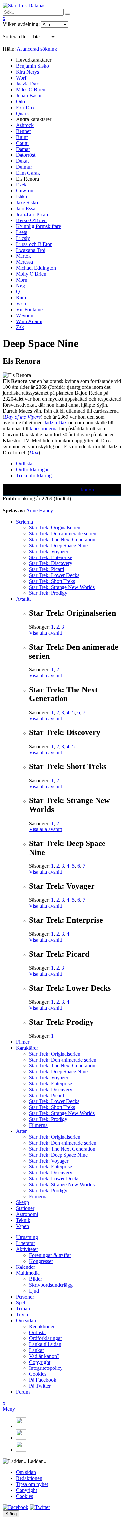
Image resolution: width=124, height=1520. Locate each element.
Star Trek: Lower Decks (54, 575)
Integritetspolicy (45, 1368)
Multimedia (28, 1273)
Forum (23, 1392)
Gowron (24, 190)
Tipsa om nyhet (32, 1484)
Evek (21, 184)
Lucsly (23, 238)
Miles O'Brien (30, 89)
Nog (20, 285)
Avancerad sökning (37, 48)
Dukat (22, 161)
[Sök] (67, 14)
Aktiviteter (27, 1249)
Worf (21, 78)
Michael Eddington (36, 268)
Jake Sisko (27, 202)
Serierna (24, 521)
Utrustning (27, 1237)
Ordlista (24, 463)
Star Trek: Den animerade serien (62, 533)
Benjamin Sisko (32, 66)
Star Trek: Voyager (48, 551)
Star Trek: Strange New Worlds (62, 587)
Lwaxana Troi (30, 250)
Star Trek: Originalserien (54, 527)
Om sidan (26, 1320)
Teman (23, 1308)
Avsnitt (23, 599)
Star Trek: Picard (46, 569)
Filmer (22, 1042)
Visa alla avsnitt (45, 633)
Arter (21, 1131)
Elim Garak (28, 173)
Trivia (22, 1314)
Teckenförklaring (34, 475)
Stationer (25, 1208)
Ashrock (25, 125)
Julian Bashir (29, 95)
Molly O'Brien (31, 274)
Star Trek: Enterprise (50, 557)
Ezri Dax (25, 107)
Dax (33, 452)
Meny (9, 1409)
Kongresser (41, 1261)
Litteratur (25, 1243)
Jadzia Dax (27, 83)
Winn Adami (29, 321)
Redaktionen (42, 1326)
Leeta (21, 232)
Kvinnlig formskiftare (38, 226)
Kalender (25, 1267)
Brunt (22, 137)
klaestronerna (44, 428)
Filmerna (38, 1125)
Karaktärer (27, 1048)
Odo (20, 101)
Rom (21, 297)
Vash (21, 303)
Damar (23, 149)
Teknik (23, 1220)
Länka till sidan (45, 1344)
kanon (87, 489)
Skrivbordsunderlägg (51, 1285)
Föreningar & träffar (50, 1255)
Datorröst (25, 155)
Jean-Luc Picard (33, 214)
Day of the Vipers (22, 417)
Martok (23, 256)
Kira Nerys (27, 72)
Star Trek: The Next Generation (62, 539)
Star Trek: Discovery (50, 563)
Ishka (21, 196)
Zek (20, 327)
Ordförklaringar (32, 469)
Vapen (22, 1226)
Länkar (36, 1350)
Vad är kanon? (44, 1356)
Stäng (11, 1513)
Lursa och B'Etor (34, 244)
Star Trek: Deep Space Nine (58, 545)
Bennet (23, 131)
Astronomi (27, 1214)
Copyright (39, 1362)
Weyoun (24, 315)
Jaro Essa (25, 208)
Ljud (34, 1291)
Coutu (22, 143)
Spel (20, 1302)
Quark (22, 113)
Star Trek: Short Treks (52, 581)
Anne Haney (39, 510)
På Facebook (42, 1380)
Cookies (37, 1374)
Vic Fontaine (29, 309)
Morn (21, 280)
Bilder (35, 1279)
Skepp (22, 1202)
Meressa (24, 262)
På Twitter (40, 1386)
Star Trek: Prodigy (48, 593)
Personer (25, 1297)
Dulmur (24, 167)
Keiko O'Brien (31, 220)
